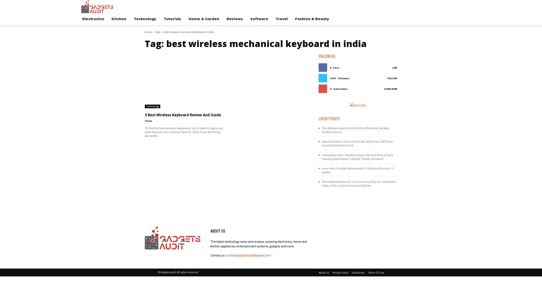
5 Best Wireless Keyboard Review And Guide (183, 115)
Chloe (148, 120)
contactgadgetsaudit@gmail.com (248, 255)
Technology (152, 106)
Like (394, 67)
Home (148, 32)
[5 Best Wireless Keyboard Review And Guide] (184, 80)
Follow (392, 78)
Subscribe (390, 88)
